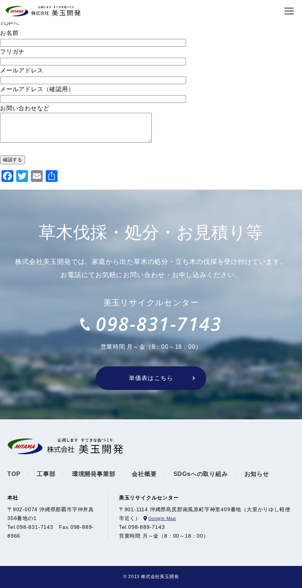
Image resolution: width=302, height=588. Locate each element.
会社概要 (144, 474)
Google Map (162, 518)
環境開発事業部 (94, 474)
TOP (13, 474)
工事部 (46, 474)
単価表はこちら (151, 378)
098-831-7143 (159, 323)
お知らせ (257, 474)
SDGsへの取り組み (200, 474)
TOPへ (9, 23)
